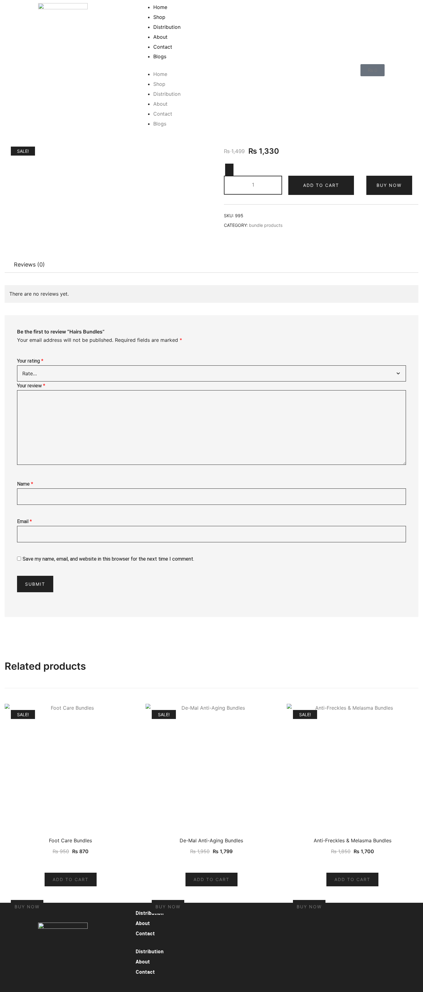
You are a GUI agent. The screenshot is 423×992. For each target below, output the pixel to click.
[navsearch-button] (346, 70)
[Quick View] (74, 863)
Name (25, 484)
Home (160, 7)
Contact (162, 47)
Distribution (167, 27)
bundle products (265, 225)
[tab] (29, 264)
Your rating (30, 361)
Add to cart (321, 185)
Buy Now (389, 185)
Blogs (159, 56)
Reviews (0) (29, 264)
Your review (31, 386)
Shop (159, 17)
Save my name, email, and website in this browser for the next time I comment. (108, 559)
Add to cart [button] (71, 879)
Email (24, 521)
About (160, 37)
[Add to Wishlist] (229, 170)
